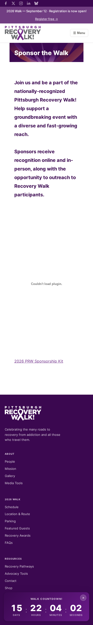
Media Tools (14, 483)
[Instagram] (21, 3)
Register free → (46, 19)
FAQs (9, 543)
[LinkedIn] (29, 3)
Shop (8, 588)
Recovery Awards (18, 535)
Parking (10, 521)
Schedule (12, 507)
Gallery (10, 476)
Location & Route (17, 514)
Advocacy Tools (16, 573)
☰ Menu (79, 33)
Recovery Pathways (19, 566)
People (10, 461)
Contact (10, 581)
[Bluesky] (36, 3)
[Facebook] (6, 3)
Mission (10, 469)
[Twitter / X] (13, 3)
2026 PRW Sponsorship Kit (38, 361)
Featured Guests (17, 528)
